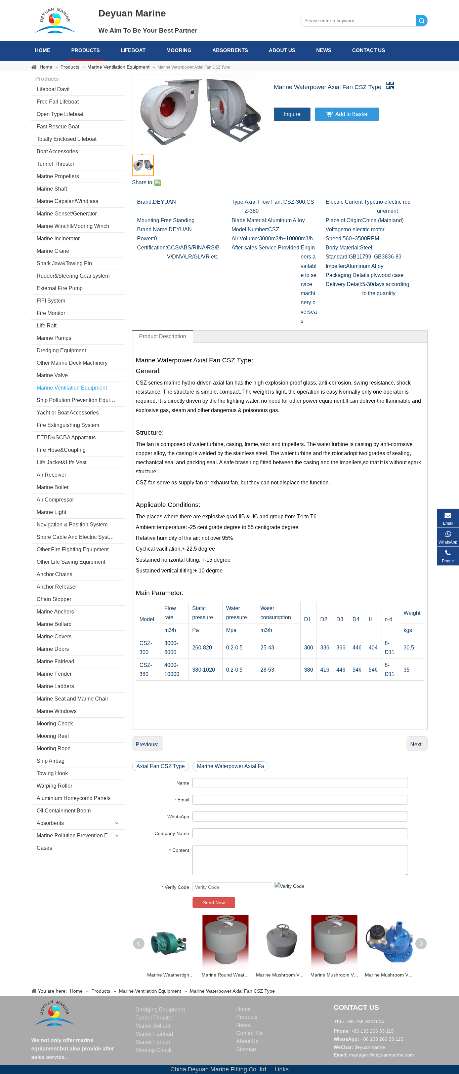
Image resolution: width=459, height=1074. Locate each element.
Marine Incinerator (58, 238)
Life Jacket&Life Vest (61, 462)
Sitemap (246, 1049)
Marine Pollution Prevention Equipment (81, 835)
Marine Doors (53, 649)
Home (42, 50)
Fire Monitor (51, 313)
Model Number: (250, 229)
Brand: (145, 202)
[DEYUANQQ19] (55, 20)
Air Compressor (55, 500)
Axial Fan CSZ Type (160, 766)
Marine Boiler (53, 487)
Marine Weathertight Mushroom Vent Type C (171, 975)
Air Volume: (245, 238)
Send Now (214, 902)
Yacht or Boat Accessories (68, 412)
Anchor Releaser (57, 587)
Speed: (334, 238)
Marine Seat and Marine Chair (72, 699)
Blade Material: (249, 220)
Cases (44, 848)
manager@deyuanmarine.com (381, 1055)
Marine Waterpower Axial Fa (230, 766)
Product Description (162, 336)
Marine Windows (57, 711)
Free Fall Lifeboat (58, 102)
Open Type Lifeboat (60, 114)
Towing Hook (52, 773)
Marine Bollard (54, 624)
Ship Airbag (51, 761)
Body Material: (343, 247)
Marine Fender (54, 674)
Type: (238, 202)
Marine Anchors (55, 611)
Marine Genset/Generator (67, 213)
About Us (282, 50)
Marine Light (51, 512)
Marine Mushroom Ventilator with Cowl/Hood (389, 975)
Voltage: (335, 229)
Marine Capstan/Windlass (67, 201)
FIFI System (51, 301)
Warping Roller (54, 786)
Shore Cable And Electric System (76, 537)
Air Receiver (51, 475)
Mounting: (149, 220)
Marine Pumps (54, 338)
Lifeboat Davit (53, 89)
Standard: (337, 257)
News (323, 50)
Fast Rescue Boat (58, 126)
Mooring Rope (54, 748)
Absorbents (230, 50)
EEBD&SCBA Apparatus (66, 437)
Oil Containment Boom (64, 810)
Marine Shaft (52, 189)
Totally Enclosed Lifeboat (66, 139)
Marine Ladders (55, 686)
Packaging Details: (348, 275)
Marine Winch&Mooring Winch (73, 226)
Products (85, 50)
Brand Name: (153, 229)
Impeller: (336, 266)
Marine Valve (52, 375)
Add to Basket (352, 114)
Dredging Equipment (61, 350)
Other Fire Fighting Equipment (73, 549)
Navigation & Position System (72, 524)
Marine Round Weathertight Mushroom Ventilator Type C (225, 975)
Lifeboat (133, 50)
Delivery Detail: (344, 284)
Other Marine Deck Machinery (72, 363)
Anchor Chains (54, 574)
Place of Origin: (344, 220)
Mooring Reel (53, 736)
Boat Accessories (57, 151)
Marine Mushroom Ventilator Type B (280, 975)
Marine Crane (53, 251)
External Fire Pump (60, 288)
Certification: (152, 247)
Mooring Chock (55, 723)
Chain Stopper (54, 599)
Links (282, 1069)
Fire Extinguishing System (68, 425)
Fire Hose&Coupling (61, 450)
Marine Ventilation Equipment (72, 388)
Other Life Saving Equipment (71, 562)
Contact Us (368, 50)
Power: (145, 238)
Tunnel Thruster (55, 164)
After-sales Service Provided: (266, 247)
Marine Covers (54, 636)
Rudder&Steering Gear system (73, 276)
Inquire (292, 114)
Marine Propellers (58, 176)
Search (421, 20)
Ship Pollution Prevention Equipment (81, 400)
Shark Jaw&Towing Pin (64, 263)
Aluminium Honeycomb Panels (74, 798)
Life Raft (46, 325)
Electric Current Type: (351, 202)
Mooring (179, 50)
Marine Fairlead (55, 661)
